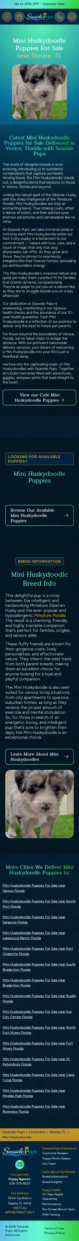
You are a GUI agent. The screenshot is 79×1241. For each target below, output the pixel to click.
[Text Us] (72, 16)
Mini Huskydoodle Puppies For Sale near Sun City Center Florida (37, 1014)
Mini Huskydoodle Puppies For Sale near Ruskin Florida (39, 998)
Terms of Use (54, 1228)
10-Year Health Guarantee (52, 1197)
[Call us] (59, 16)
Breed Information (55, 1177)
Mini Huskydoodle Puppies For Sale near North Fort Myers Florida (39, 1030)
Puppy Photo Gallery (56, 1158)
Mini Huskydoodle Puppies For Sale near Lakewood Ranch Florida (34, 935)
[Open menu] (7, 16)
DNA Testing (51, 1214)
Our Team (49, 1164)
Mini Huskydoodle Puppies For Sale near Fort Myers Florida (38, 1046)
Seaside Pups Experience (59, 1148)
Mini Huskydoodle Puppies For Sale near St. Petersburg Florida (36, 1061)
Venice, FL (58, 1132)
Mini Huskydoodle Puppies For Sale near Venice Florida (34, 888)
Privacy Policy (54, 1233)
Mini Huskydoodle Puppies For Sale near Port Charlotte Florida (38, 951)
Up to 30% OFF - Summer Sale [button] (39, 4)
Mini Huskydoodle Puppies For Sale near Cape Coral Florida (38, 1077)
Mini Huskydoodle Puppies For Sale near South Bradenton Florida (39, 967)
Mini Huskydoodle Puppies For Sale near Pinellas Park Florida (34, 1093)
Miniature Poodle (50, 615)
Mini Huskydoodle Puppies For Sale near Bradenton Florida (34, 982)
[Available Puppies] (19, 16)
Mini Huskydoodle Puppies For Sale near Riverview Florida (34, 1109)
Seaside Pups (14, 1132)
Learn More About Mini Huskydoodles (34, 756)
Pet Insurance (51, 1204)
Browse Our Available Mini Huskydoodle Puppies (32, 515)
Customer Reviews (55, 1153)
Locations (37, 1132)
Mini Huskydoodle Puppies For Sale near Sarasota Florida (34, 919)
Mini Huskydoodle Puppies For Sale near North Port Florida (39, 904)
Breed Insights (52, 1182)
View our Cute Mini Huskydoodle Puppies (37, 397)
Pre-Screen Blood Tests (58, 1209)
